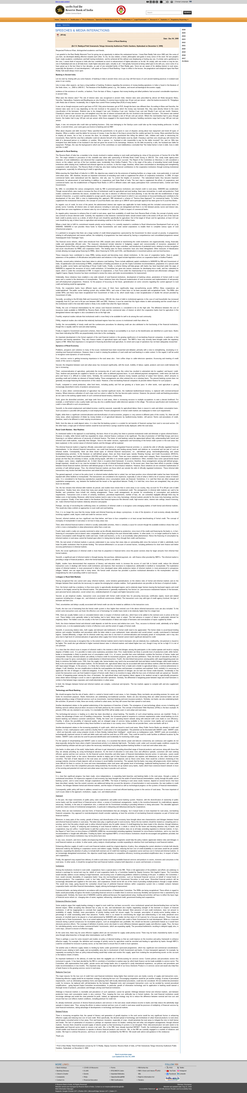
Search (187, 12)
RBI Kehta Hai (143, 1068)
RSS (171, 1068)
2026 (184, 30)
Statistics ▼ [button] (165, 20)
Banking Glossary (63, 1071)
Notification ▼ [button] (76, 20)
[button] (147, 2)
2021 (184, 46)
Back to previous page (123, 1054)
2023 (184, 39)
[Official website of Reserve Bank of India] (74, 10)
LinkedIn (183, 1074)
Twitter (182, 1068)
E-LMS (86, 1071)
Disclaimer (188, 1084)
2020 (184, 49)
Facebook (172, 1074)
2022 (184, 42)
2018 (184, 55)
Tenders (141, 1080)
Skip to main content (62, 2)
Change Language (181, 2)
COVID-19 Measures (91, 1068)
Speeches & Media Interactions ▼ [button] (108, 20)
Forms (113, 1068)
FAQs (85, 1077)
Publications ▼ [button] (127, 20)
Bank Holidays (62, 1068)
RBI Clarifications (117, 1080)
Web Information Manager (64, 1089)
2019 (184, 52)
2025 (184, 33)
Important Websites (117, 1074)
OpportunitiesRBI (118, 1077)
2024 (184, 36)
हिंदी (190, 2)
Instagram (183, 1071)
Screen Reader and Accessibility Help (178, 1089)
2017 (184, 58)
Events (86, 1074)
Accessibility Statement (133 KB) (152, 1089)
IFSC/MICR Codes (117, 1071)
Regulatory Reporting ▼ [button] (180, 20)
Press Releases (88, 20)
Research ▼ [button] (154, 20)
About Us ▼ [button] (65, 20)
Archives (185, 61)
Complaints (61, 1077)
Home (57, 20)
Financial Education (91, 1080)
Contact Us (60, 1080)
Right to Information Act (146, 1077)
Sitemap (180, 1084)
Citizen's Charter (62, 1074)
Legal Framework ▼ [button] (141, 20)
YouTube (172, 1071)
